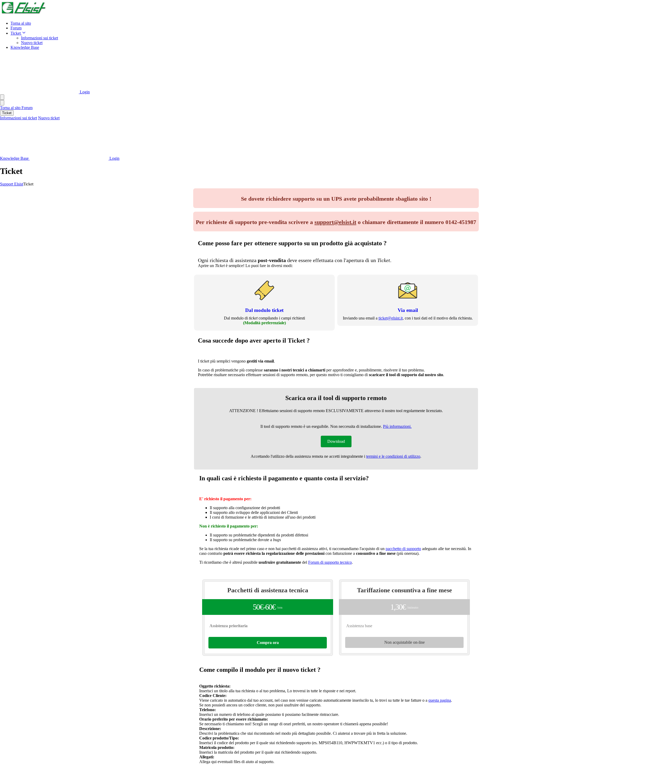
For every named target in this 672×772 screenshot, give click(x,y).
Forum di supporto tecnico (330, 562)
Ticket (16, 33)
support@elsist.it (335, 222)
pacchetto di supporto (403, 548)
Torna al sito (20, 23)
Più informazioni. (397, 426)
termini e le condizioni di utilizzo (393, 456)
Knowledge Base (24, 47)
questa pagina (439, 700)
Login (84, 92)
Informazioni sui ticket (39, 38)
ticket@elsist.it (391, 318)
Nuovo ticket (32, 42)
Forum (16, 28)
